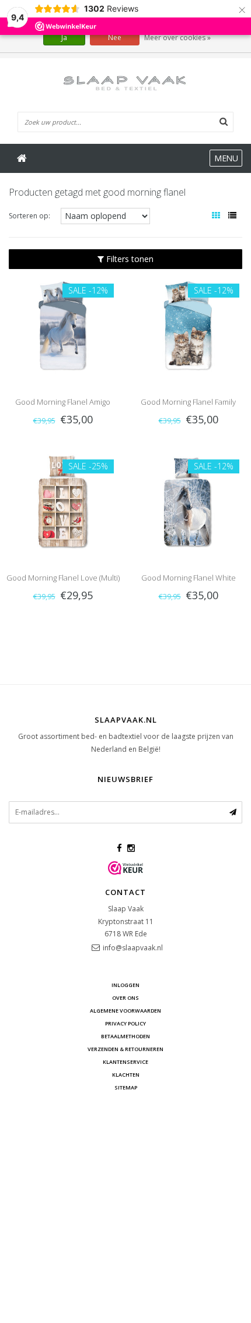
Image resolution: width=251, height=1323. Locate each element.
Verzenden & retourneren (125, 1049)
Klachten (126, 1074)
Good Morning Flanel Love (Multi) (63, 577)
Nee (114, 38)
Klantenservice (125, 1062)
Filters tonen (129, 258)
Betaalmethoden (125, 1036)
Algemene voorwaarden (125, 1010)
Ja (64, 38)
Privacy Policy (125, 1023)
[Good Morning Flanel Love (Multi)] (63, 500)
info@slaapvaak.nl (133, 948)
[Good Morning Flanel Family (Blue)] (188, 325)
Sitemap (125, 1087)
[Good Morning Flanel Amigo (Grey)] (63, 325)
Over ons (125, 998)
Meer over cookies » (177, 38)
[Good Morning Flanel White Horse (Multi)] (188, 500)
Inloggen (125, 985)
